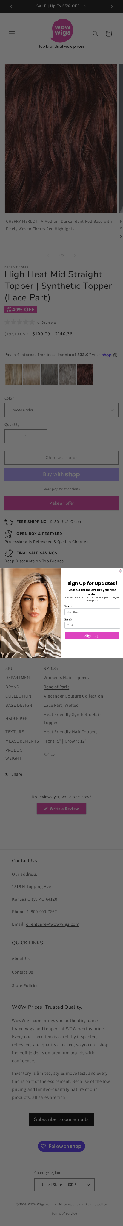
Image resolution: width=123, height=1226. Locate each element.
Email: (68, 619)
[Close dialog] (120, 570)
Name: (68, 605)
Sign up (92, 635)
